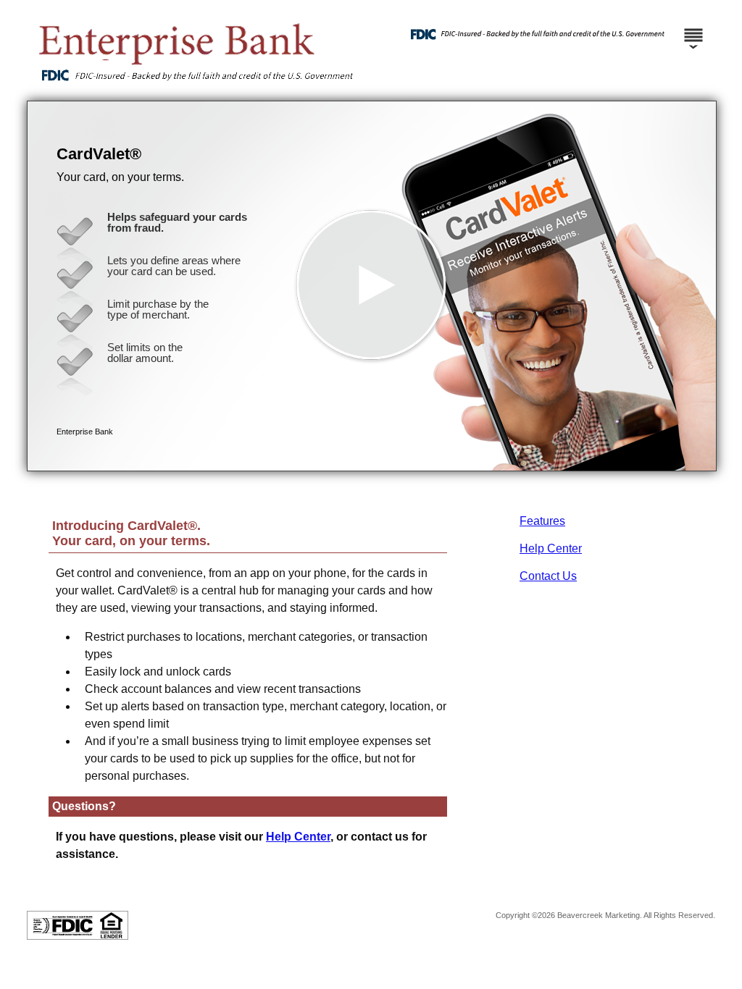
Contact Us (548, 576)
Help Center (551, 548)
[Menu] (693, 29)
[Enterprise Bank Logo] (194, 86)
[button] (372, 286)
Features (542, 521)
